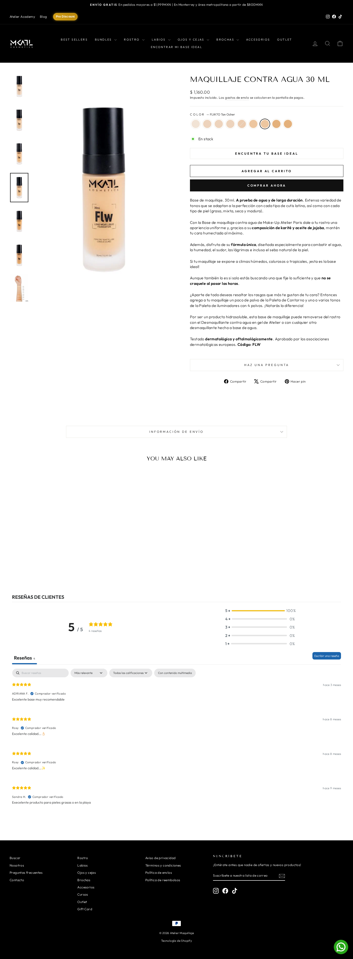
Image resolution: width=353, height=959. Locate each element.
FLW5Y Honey (242, 124)
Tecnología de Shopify (176, 940)
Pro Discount (65, 16)
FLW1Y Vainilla (196, 124)
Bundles (104, 39)
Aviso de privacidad (160, 858)
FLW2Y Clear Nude (207, 124)
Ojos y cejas (192, 39)
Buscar (15, 858)
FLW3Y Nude (219, 124)
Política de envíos (158, 872)
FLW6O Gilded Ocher (253, 124)
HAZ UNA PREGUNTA (266, 365)
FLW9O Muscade (288, 124)
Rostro (132, 39)
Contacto (17, 880)
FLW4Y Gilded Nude (230, 124)
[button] (260, 610)
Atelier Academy (22, 16)
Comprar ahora (266, 185)
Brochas (225, 39)
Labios (159, 39)
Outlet (284, 39)
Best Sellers (74, 39)
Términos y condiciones (163, 865)
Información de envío (176, 432)
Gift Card (84, 909)
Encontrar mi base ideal (176, 47)
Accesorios (258, 39)
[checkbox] (175, 673)
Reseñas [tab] (24, 658)
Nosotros (17, 865)
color (212, 114)
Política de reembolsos (162, 880)
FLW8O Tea (276, 124)
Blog (43, 16)
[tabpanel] (176, 740)
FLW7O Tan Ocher (265, 124)
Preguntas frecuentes (26, 872)
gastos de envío (237, 97)
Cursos (82, 894)
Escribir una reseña (326, 656)
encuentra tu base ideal (266, 153)
